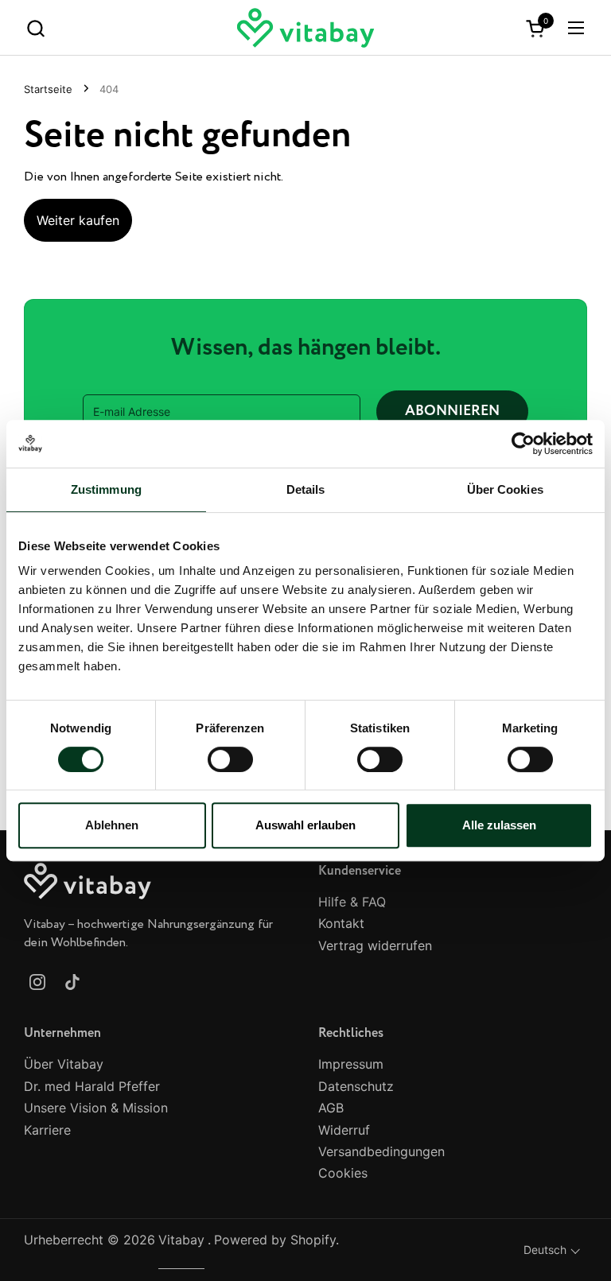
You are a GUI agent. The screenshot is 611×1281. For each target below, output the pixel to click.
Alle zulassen (499, 825)
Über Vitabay (63, 1064)
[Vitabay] (306, 28)
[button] (35, 27)
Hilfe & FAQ (352, 902)
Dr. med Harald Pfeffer (92, 1086)
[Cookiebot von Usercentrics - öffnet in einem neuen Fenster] (523, 444)
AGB (331, 1108)
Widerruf (344, 1130)
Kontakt (341, 923)
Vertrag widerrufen (375, 945)
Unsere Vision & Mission (96, 1108)
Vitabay (181, 1240)
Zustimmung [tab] (106, 489)
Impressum (350, 1064)
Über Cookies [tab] (505, 489)
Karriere (47, 1130)
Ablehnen (111, 825)
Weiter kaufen (78, 220)
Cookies (343, 1173)
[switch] (230, 759)
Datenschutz (356, 1086)
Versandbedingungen (381, 1151)
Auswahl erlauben (305, 825)
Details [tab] (305, 489)
